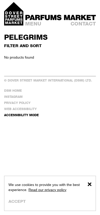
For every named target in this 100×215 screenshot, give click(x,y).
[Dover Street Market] (13, 13)
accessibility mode (21, 115)
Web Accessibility (20, 109)
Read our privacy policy (47, 190)
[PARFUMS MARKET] (60, 17)
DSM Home (13, 90)
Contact (83, 24)
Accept (17, 201)
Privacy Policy (17, 103)
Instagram (13, 97)
